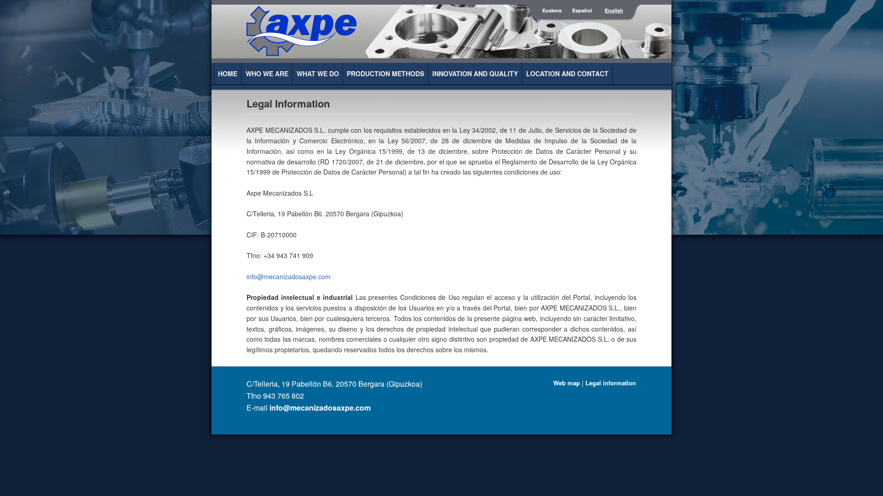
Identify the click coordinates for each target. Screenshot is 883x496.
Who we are (267, 73)
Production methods (385, 73)
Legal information (610, 382)
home (227, 73)
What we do (318, 73)
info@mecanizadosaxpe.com (289, 276)
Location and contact (567, 73)
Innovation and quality (475, 73)
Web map (566, 382)
